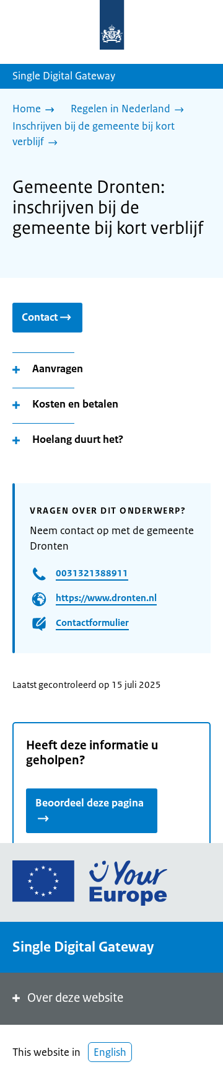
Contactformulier (92, 622)
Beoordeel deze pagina (89, 803)
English (110, 1052)
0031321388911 (92, 573)
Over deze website (75, 998)
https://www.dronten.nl (106, 598)
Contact (40, 317)
